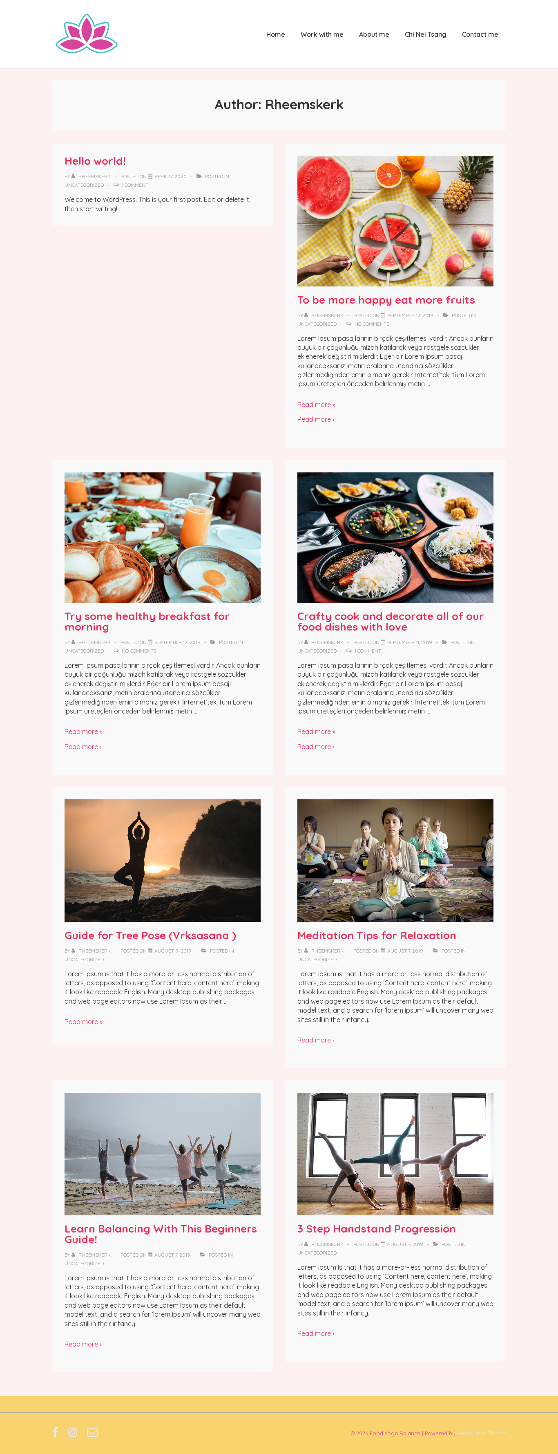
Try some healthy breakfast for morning (147, 621)
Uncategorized (84, 185)
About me (374, 34)
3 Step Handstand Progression (376, 1228)
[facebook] (57, 1435)
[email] (93, 1435)
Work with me (322, 34)
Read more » (316, 404)
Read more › (315, 419)
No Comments (372, 324)
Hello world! (95, 161)
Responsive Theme (481, 1433)
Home (275, 34)
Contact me (480, 34)
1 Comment (135, 185)
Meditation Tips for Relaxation (376, 935)
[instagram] (74, 1435)
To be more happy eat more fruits (386, 299)
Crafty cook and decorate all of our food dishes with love (390, 621)
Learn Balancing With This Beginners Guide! (161, 1234)
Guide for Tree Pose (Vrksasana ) (150, 935)
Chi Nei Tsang (425, 34)
